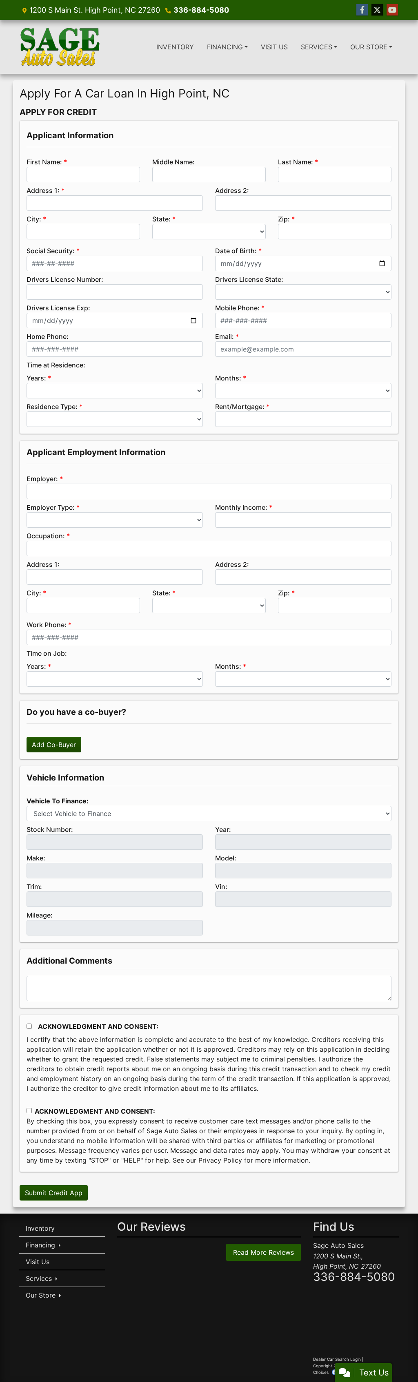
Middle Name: (173, 162)
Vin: (221, 886)
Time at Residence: (56, 365)
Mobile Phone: (237, 308)
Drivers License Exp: (58, 308)
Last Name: (295, 162)
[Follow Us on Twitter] (377, 10)
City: (34, 219)
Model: (225, 858)
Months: (228, 378)
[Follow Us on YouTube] (392, 10)
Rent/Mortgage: (240, 406)
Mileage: (40, 915)
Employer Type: (51, 507)
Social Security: (51, 251)
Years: (36, 378)
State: (161, 219)
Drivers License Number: (65, 279)
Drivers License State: (249, 279)
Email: (224, 336)
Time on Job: (47, 653)
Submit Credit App (53, 1193)
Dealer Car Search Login (337, 1359)
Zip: (284, 219)
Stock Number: (50, 829)
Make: (36, 858)
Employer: (42, 479)
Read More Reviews (263, 1252)
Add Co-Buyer (54, 745)
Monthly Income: (241, 507)
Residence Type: (52, 406)
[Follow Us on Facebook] (362, 10)
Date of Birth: (236, 251)
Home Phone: (48, 336)
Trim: (34, 886)
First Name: (44, 162)
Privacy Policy (220, 1160)
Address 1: (43, 190)
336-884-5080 (201, 10)
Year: (223, 829)
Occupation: (46, 536)
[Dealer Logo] (60, 47)
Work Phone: (47, 625)
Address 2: (232, 190)
